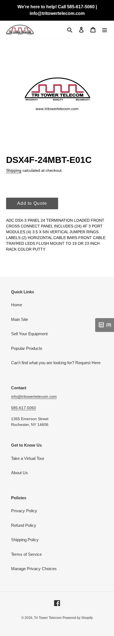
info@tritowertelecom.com (34, 396)
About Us (19, 472)
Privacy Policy (24, 510)
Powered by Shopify (78, 618)
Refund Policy (23, 525)
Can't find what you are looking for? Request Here (55, 362)
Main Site (19, 319)
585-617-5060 (23, 408)
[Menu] (104, 30)
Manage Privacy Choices (34, 568)
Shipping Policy (25, 539)
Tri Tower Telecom (47, 618)
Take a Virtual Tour (27, 458)
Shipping (13, 170)
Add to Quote (32, 203)
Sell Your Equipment (29, 333)
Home (16, 304)
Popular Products (26, 348)
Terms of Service (26, 554)
